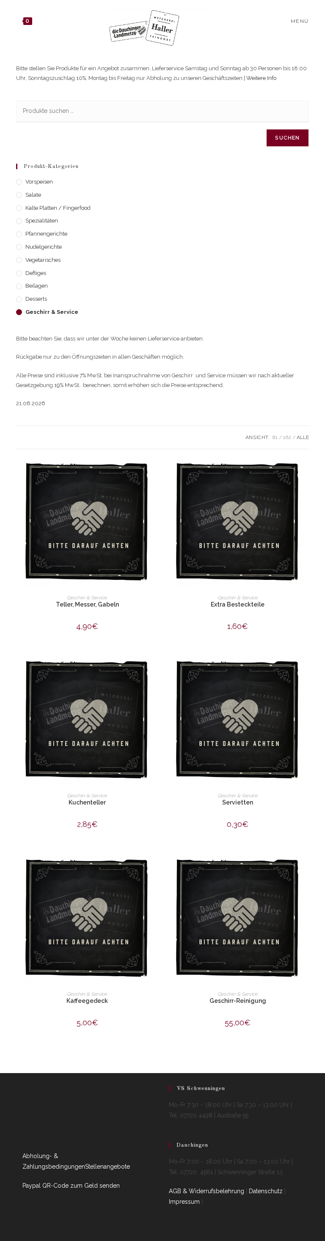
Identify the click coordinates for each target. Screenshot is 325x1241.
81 (275, 437)
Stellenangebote (107, 1166)
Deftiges (35, 273)
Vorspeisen (39, 181)
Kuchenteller (87, 802)
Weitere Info (261, 78)
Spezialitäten (41, 220)
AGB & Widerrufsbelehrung (206, 1191)
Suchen (287, 138)
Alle (303, 437)
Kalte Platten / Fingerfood (58, 208)
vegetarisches (43, 260)
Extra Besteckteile (237, 604)
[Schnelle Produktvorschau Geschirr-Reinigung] (305, 868)
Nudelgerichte (43, 247)
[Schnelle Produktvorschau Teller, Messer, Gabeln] (155, 472)
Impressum (184, 1201)
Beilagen (36, 286)
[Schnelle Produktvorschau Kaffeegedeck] (155, 868)
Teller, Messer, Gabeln (87, 604)
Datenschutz (266, 1191)
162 (287, 437)
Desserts (36, 299)
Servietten (237, 802)
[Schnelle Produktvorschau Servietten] (305, 670)
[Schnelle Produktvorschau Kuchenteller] (155, 670)
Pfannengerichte (46, 234)
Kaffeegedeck (87, 1000)
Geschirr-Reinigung (237, 1000)
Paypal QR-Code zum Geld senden (71, 1185)
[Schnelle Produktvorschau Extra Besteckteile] (305, 472)
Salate (33, 195)
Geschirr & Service (51, 312)
